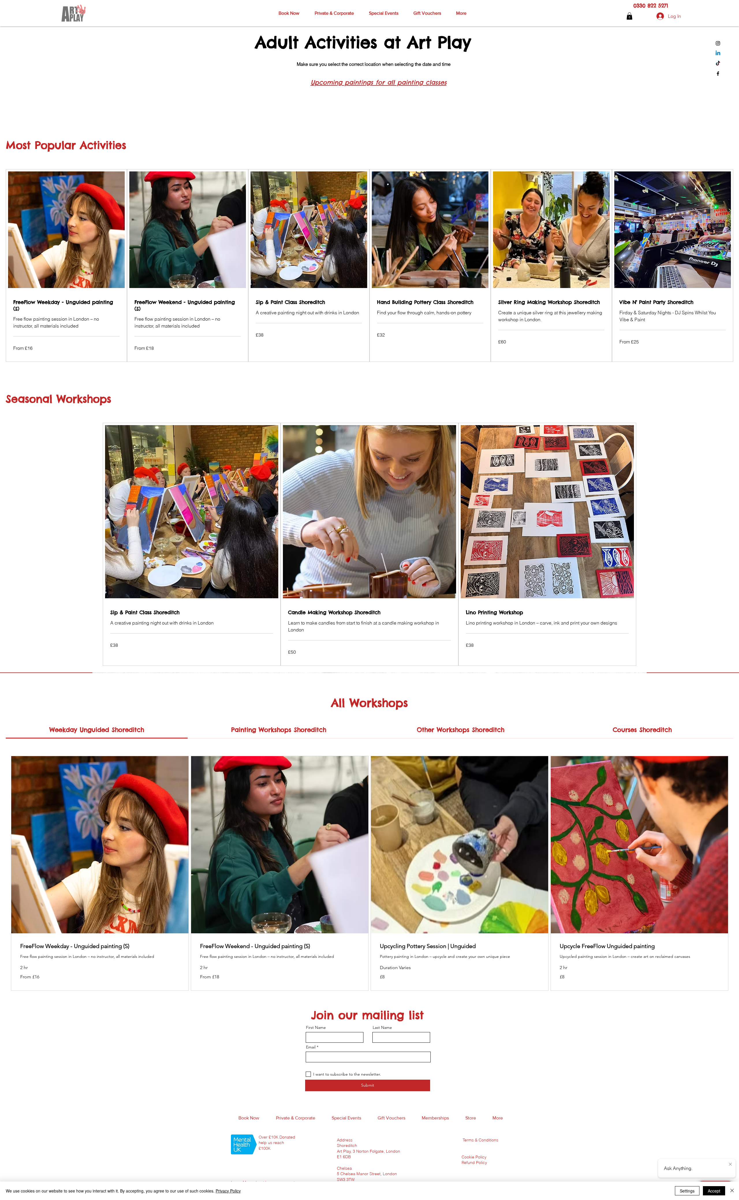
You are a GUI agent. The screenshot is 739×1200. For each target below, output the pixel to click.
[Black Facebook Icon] (718, 73)
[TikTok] (718, 63)
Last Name (382, 1027)
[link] (66, 305)
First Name (316, 1027)
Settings (687, 1191)
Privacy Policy (228, 1191)
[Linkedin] (718, 53)
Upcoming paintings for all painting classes (379, 82)
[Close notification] (730, 1164)
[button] (289, 13)
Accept (714, 1191)
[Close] (732, 1190)
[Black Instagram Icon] (718, 43)
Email (311, 1047)
